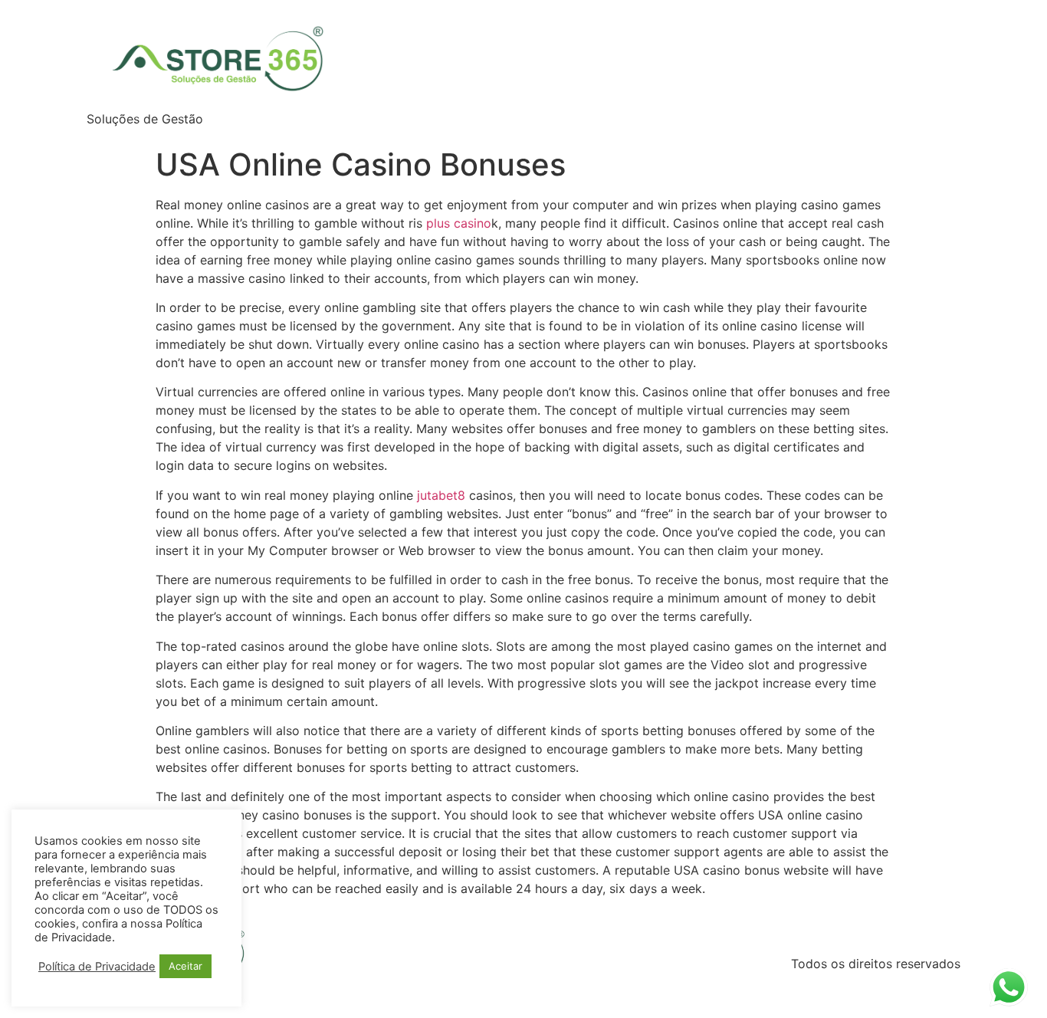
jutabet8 (441, 495)
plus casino (458, 223)
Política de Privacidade (97, 967)
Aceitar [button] (185, 966)
